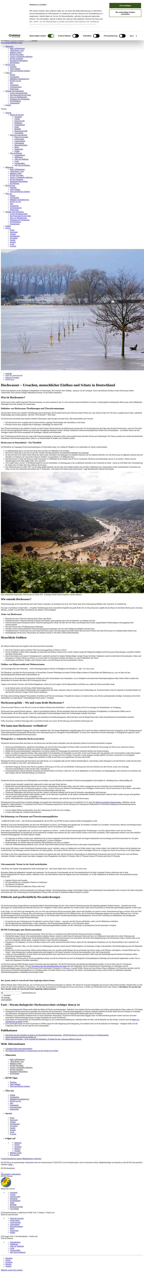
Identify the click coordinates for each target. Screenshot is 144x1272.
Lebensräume (19, 143)
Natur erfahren (15, 69)
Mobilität (17, 129)
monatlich (7, 995)
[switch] (75, 36)
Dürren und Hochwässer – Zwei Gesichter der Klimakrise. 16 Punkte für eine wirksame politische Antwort (43, 1039)
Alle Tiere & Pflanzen (22, 165)
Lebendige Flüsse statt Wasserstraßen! (18, 1049)
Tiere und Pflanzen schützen (20, 71)
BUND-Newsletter (16, 54)
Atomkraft (18, 117)
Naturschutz (18, 149)
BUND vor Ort (15, 81)
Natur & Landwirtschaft (18, 135)
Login (12, 244)
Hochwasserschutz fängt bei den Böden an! (20, 1037)
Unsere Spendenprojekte (18, 93)
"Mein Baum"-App (17, 50)
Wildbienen (18, 157)
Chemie (17, 119)
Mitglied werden (16, 43)
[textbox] (20, 40)
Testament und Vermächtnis (19, 99)
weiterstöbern (16, 1174)
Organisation (14, 77)
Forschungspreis (15, 87)
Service (8, 228)
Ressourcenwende (20, 131)
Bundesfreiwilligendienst (19, 61)
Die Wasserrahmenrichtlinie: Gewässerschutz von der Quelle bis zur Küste (31, 1051)
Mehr (132, 36)
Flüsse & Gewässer (21, 137)
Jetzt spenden (6, 43)
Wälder (17, 151)
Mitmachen (9, 46)
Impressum (14, 232)
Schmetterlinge (19, 155)
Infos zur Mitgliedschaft (18, 97)
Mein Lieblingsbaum (17, 48)
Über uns (8, 73)
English (8, 105)
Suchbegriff (5, 40)
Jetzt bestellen (6, 1174)
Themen (8, 113)
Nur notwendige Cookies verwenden (125, 13)
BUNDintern (14, 63)
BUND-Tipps (10, 65)
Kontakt (13, 242)
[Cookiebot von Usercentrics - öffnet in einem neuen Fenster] (14, 36)
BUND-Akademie (16, 59)
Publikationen (15, 236)
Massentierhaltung (20, 145)
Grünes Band (19, 139)
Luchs (16, 161)
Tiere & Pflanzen (16, 153)
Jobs (11, 83)
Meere (16, 147)
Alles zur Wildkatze (21, 159)
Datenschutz (14, 89)
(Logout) (13, 246)
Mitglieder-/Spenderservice (19, 79)
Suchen (34, 40)
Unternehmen (15, 103)
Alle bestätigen (125, 6)
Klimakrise (18, 123)
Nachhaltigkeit (19, 125)
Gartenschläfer (19, 163)
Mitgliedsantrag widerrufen (31, 1159)
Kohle (16, 127)
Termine (13, 234)
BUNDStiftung (15, 101)
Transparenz (14, 85)
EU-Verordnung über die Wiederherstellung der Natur (47, 966)
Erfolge (12, 75)
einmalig (7, 998)
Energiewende (19, 121)
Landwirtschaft (19, 141)
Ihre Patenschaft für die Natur (20, 95)
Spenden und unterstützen (14, 91)
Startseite (8, 373)
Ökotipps (13, 67)
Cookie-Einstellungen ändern (11, 1159)
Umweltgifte (18, 133)
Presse (12, 230)
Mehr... (10, 1164)
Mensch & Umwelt (17, 115)
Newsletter (14, 238)
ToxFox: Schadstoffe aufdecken (21, 57)
